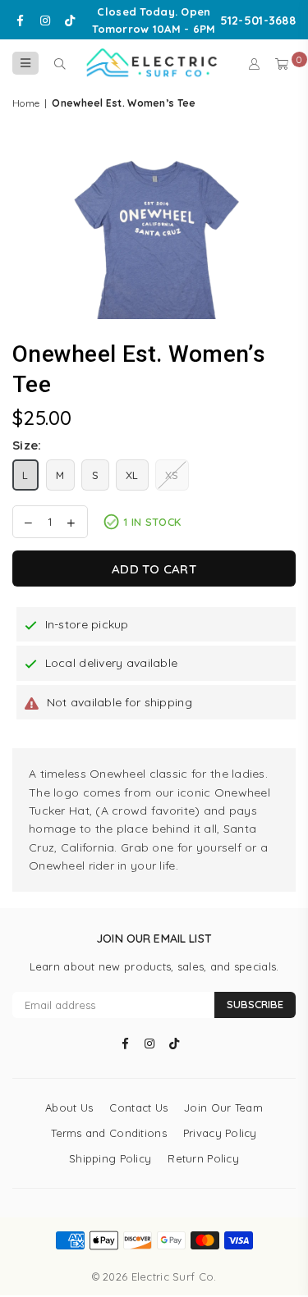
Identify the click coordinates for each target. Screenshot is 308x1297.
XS (172, 475)
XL (132, 475)
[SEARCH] (59, 63)
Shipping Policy (110, 1158)
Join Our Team (223, 1107)
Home (25, 103)
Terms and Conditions (109, 1132)
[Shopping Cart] (282, 63)
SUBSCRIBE (255, 1004)
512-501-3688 (258, 20)
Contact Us (138, 1107)
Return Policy (203, 1158)
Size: (26, 445)
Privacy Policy (220, 1132)
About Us (69, 1107)
